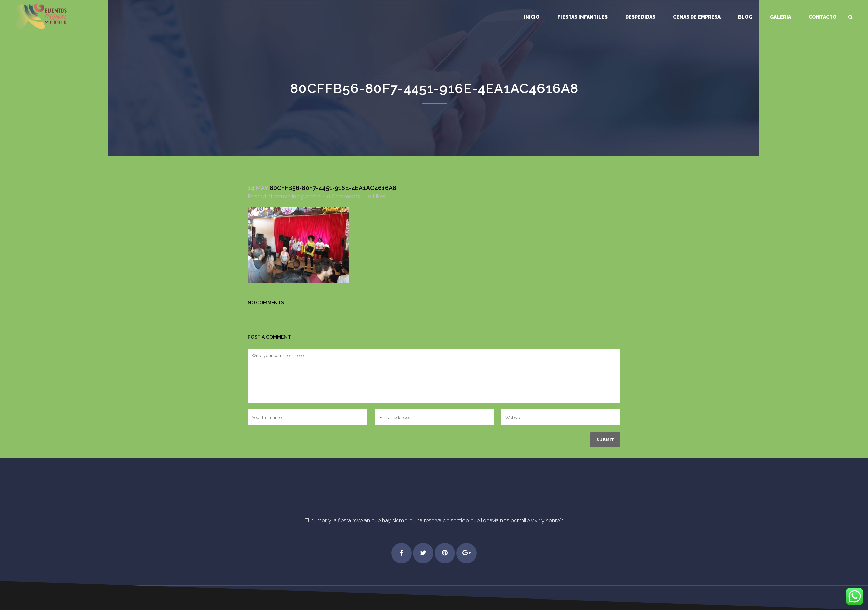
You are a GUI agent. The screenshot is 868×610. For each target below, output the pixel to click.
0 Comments (343, 196)
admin (313, 196)
